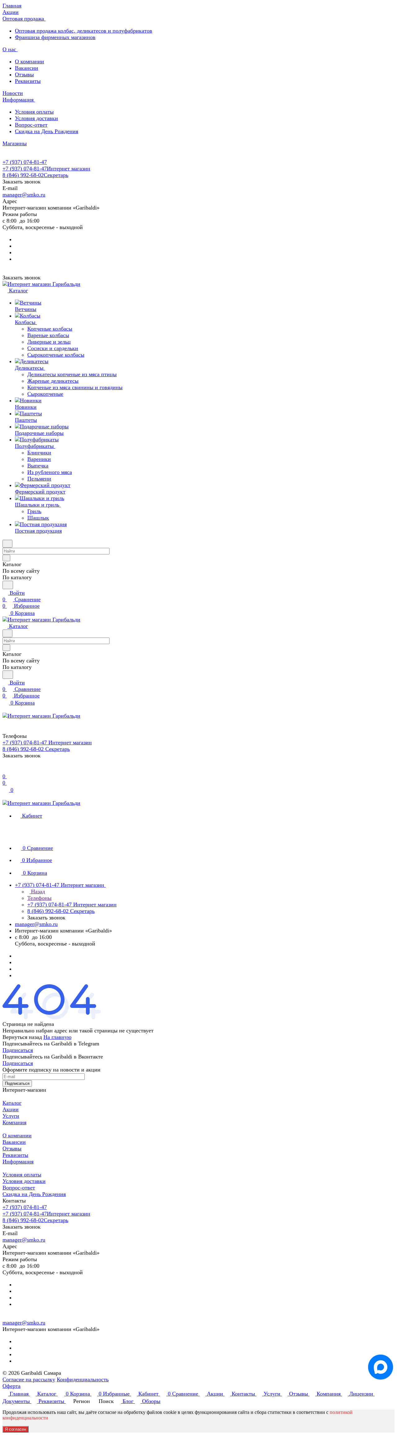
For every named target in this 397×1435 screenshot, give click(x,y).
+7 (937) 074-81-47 (24, 162)
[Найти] (7, 585)
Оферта (11, 1386)
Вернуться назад (22, 1037)
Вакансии (26, 68)
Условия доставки (36, 118)
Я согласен (15, 1429)
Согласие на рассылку (28, 1379)
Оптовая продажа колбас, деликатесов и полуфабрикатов (83, 31)
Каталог (11, 1103)
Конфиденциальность (83, 1379)
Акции (10, 1109)
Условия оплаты (34, 112)
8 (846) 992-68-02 (35, 175)
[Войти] (5, 770)
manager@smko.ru (23, 195)
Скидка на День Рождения (46, 131)
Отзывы (24, 74)
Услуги (10, 1116)
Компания (14, 1122)
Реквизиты (28, 81)
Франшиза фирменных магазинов (55, 37)
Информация (17, 1161)
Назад (37, 891)
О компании (29, 61)
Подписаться (17, 1050)
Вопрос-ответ (31, 125)
